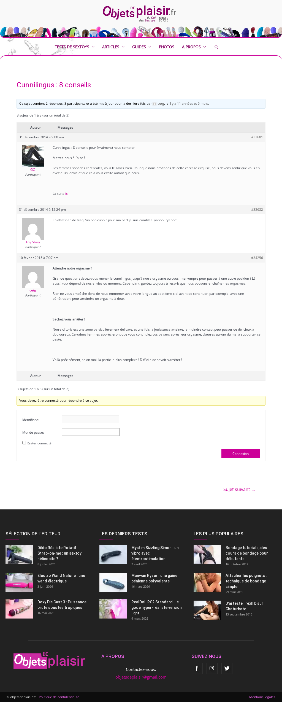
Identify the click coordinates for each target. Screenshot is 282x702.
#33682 (257, 209)
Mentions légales (262, 697)
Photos (166, 46)
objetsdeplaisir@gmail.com (141, 677)
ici (67, 193)
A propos (191, 46)
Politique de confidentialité (59, 697)
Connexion (240, 453)
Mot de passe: (33, 432)
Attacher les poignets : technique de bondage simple (246, 581)
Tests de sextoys (72, 46)
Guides (139, 46)
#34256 (257, 257)
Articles (110, 46)
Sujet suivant (239, 489)
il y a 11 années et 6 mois (188, 103)
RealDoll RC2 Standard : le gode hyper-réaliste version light (156, 607)
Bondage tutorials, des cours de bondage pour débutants (247, 553)
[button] (220, 47)
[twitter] (226, 668)
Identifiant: (30, 419)
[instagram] (212, 668)
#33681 (257, 137)
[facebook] (197, 668)
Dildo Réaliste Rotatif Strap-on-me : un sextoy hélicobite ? (59, 553)
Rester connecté (39, 443)
